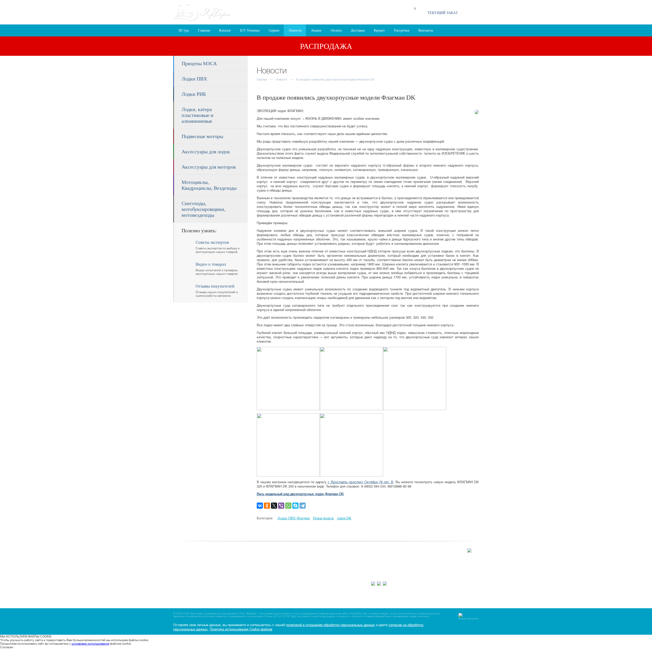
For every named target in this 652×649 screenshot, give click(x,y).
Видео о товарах (318, 561)
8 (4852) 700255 (382, 576)
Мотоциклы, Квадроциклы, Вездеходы (209, 185)
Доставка (358, 30)
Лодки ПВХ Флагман (293, 518)
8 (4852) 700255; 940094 (366, 12)
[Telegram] (303, 506)
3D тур (183, 30)
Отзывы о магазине (320, 556)
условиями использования (90, 643)
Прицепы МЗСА (199, 63)
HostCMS (355, 613)
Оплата (336, 30)
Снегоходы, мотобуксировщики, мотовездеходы (203, 209)
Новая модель (323, 518)
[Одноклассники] (267, 506)
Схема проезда (307, 14)
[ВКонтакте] (260, 506)
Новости (295, 30)
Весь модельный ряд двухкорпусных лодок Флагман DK (300, 494)
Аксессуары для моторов (209, 167)
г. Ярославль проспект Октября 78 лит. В (360, 482)
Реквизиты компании (321, 572)
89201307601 (424, 576)
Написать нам (316, 567)
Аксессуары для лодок (206, 151)
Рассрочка (401, 30)
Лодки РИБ (194, 94)
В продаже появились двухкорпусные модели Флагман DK (335, 79)
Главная (204, 30)
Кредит (379, 30)
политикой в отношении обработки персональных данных (330, 625)
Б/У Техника (250, 30)
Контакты (425, 30)
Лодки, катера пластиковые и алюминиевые (197, 115)
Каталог (225, 30)
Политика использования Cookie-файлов (241, 629)
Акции (316, 30)
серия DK (344, 518)
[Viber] (281, 506)
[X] (274, 506)
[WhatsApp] (288, 506)
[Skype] (295, 506)
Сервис (274, 30)
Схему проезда (429, 557)
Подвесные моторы (202, 136)
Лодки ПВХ (194, 79)
